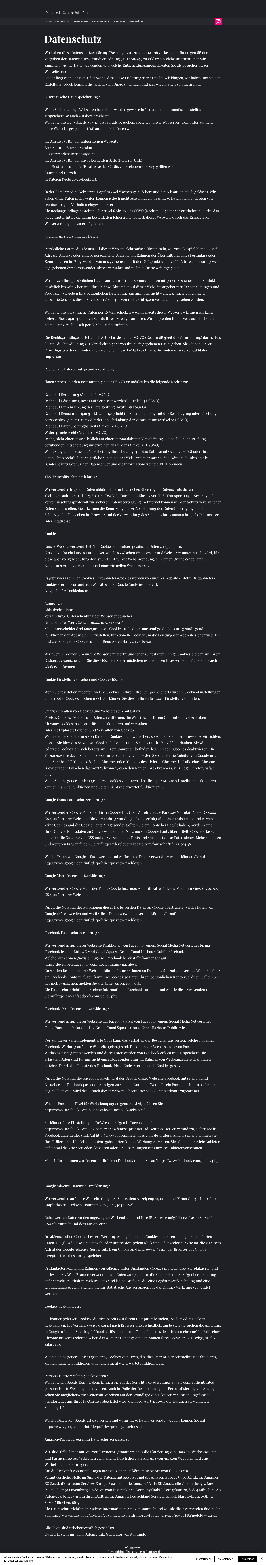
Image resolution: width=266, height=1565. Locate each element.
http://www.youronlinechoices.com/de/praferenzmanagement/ (147, 1135)
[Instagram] (218, 21)
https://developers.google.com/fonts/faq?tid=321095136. (147, 843)
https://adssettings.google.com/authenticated (177, 1382)
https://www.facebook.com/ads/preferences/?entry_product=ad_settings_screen (110, 1128)
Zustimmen (247, 1559)
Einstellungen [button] (204, 1559)
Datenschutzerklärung (20, 1560)
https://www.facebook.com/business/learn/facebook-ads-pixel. (95, 1109)
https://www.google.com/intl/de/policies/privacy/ (84, 862)
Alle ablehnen (225, 1559)
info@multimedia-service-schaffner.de (133, 1551)
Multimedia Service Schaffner (67, 12)
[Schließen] (261, 1559)
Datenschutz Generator (104, 1534)
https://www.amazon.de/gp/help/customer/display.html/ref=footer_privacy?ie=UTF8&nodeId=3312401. (134, 1515)
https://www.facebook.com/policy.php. (87, 995)
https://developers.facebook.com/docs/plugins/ (83, 964)
